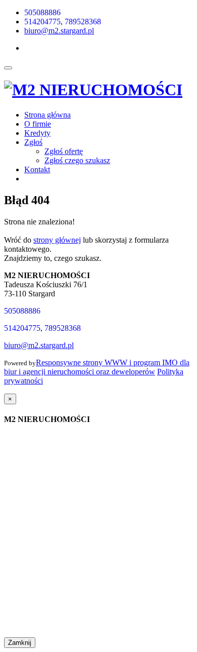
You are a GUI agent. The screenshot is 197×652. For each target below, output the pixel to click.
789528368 (83, 21)
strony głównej (57, 240)
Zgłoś (33, 142)
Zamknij (19, 642)
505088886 (42, 12)
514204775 (42, 21)
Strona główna (47, 114)
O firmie (37, 124)
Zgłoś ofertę (63, 151)
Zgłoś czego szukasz (77, 160)
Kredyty (37, 133)
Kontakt (37, 169)
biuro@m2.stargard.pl (59, 30)
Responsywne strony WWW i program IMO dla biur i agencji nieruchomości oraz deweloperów (96, 367)
